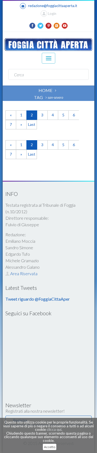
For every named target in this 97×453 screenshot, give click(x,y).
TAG (38, 97)
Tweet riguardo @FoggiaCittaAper (37, 298)
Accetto (49, 447)
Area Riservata (23, 273)
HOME (45, 90)
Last (31, 124)
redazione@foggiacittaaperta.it (52, 6)
